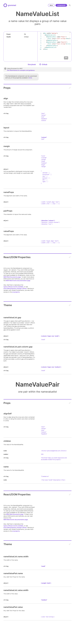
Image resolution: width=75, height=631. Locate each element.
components (61, 5)
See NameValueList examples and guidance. (21, 70)
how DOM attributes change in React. (15, 288)
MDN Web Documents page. (12, 277)
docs (51, 5)
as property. (16, 292)
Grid (30, 78)
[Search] (69, 5)
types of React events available (13, 287)
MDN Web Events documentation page (18, 280)
